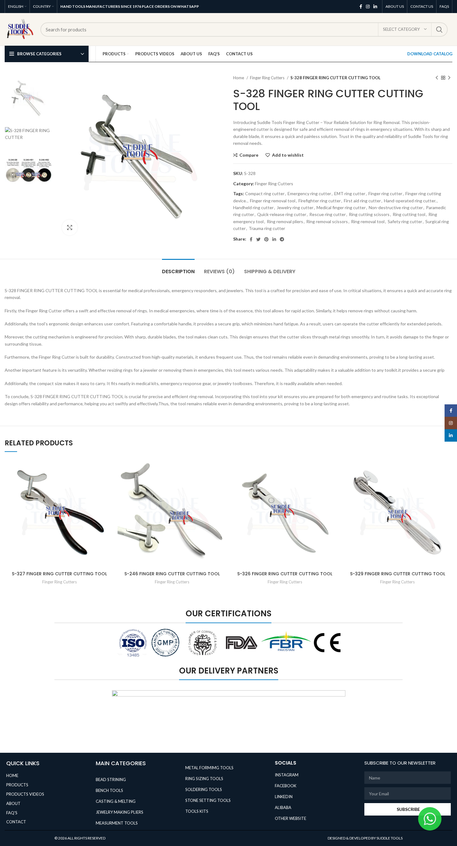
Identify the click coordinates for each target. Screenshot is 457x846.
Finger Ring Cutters (267, 77)
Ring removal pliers (285, 221)
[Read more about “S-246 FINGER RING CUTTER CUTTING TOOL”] (222, 483)
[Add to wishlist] (110, 469)
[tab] (178, 268)
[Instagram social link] (368, 6)
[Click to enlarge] (69, 227)
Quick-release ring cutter (281, 214)
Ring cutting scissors (369, 214)
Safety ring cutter (405, 221)
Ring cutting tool (409, 214)
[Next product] (449, 78)
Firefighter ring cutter (319, 200)
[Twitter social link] (258, 239)
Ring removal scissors (327, 221)
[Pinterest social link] (266, 239)
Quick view (110, 496)
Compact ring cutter (264, 193)
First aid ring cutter (362, 200)
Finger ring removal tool (272, 200)
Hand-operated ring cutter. (410, 200)
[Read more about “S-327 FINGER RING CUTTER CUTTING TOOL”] (110, 483)
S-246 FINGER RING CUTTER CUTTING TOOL (172, 574)
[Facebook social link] (361, 6)
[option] (29, 98)
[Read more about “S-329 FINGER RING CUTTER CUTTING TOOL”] (447, 483)
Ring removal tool (368, 221)
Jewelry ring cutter (295, 207)
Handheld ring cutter (253, 207)
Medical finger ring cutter (341, 207)
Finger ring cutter (385, 193)
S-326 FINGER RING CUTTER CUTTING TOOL (284, 574)
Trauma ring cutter (267, 228)
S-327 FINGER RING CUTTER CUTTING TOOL (59, 574)
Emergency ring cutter (309, 193)
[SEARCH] (439, 29)
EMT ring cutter (349, 193)
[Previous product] (437, 78)
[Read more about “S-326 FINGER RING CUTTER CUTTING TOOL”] (335, 483)
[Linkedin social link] (375, 6)
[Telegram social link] (282, 239)
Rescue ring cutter (327, 214)
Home (239, 77)
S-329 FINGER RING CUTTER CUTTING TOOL (397, 574)
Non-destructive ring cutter (396, 207)
